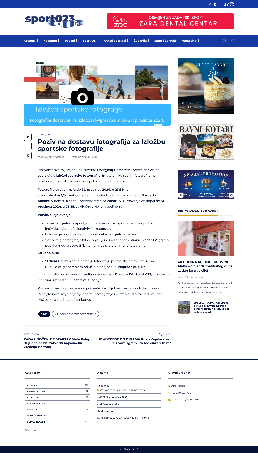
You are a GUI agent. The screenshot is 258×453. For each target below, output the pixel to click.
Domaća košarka (57, 415)
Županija (140, 40)
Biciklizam (57, 397)
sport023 (43, 156)
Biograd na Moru (57, 403)
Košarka (30, 40)
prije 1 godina (196, 276)
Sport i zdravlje (165, 40)
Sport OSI (90, 40)
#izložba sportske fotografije (75, 314)
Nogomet (50, 40)
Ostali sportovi (115, 40)
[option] (206, 268)
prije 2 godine (56, 156)
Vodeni (70, 40)
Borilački (57, 409)
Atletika (57, 385)
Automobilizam (57, 391)
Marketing (189, 40)
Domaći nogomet (57, 421)
